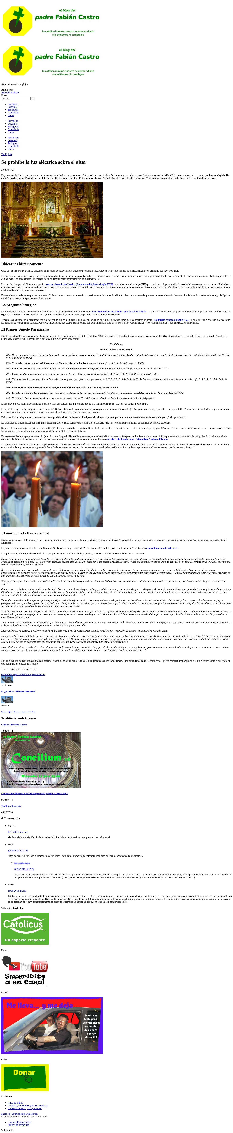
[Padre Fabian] (52, 79)
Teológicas (13, 109)
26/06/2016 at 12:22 (24, 869)
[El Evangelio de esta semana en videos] (7, 702)
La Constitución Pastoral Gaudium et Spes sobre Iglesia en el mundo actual (34, 793)
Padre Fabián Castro (22, 863)
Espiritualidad (19, 674)
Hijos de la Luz (15, 1102)
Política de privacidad (18, 1125)
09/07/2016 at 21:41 (18, 832)
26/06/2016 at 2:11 (17, 890)
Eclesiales (12, 107)
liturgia (29, 674)
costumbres (7, 674)
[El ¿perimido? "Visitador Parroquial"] (7, 682)
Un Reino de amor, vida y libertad (25, 1108)
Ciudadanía (13, 112)
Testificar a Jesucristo (11, 806)
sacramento (39, 674)
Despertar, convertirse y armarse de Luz (27, 1105)
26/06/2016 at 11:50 (18, 850)
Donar (11, 115)
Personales (13, 104)
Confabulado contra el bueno (14, 725)
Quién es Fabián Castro (19, 1122)
